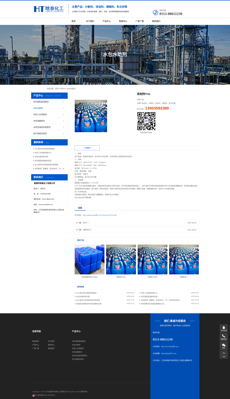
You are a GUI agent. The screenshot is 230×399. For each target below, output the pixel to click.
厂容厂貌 (140, 21)
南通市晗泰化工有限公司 (58, 392)
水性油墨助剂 (39, 121)
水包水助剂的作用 (41, 157)
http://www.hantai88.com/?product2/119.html (100, 215)
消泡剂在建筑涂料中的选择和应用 (88, 304)
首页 (74, 21)
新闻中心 (123, 21)
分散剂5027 (87, 230)
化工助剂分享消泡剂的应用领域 (46, 165)
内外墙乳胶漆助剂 (41, 102)
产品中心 (107, 21)
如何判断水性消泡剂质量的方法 (152, 304)
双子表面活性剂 (40, 134)
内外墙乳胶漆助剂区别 (43, 161)
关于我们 (90, 21)
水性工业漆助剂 (40, 114)
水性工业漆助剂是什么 (43, 153)
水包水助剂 (71, 89)
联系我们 (156, 21)
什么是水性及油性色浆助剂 (45, 149)
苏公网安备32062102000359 (45, 395)
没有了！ (86, 223)
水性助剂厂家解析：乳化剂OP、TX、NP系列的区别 (50, 169)
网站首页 (35, 341)
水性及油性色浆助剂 (42, 127)
